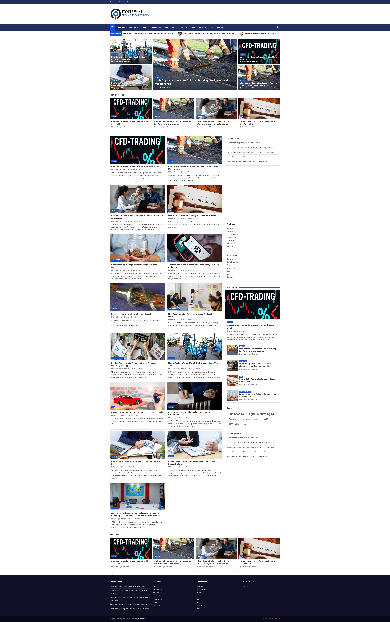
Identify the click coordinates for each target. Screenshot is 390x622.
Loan (174, 27)
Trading (242, 54)
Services (202, 27)
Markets (183, 27)
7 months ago (203, 127)
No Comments (137, 169)
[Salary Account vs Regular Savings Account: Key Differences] (194, 396)
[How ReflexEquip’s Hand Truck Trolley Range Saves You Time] (194, 346)
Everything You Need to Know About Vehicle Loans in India (137, 412)
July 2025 (230, 243)
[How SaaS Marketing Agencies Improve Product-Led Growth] (194, 297)
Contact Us (221, 27)
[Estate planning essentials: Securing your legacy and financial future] (194, 445)
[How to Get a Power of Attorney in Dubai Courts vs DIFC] (194, 199)
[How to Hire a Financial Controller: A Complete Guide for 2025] (137, 445)
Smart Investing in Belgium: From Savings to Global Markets (247, 162)
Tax (211, 27)
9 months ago (163, 87)
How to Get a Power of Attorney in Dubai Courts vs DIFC (193, 84)
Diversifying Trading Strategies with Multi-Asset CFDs (258, 58)
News (193, 27)
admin (128, 61)
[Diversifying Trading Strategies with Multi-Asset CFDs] (137, 150)
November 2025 (232, 234)
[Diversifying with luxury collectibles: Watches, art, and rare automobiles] (137, 199)
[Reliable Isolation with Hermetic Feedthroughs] (137, 297)
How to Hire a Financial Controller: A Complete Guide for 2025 (127, 84)
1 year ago (116, 88)
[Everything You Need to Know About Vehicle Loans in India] (137, 396)
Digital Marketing (117, 259)
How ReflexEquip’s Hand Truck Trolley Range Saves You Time (128, 58)
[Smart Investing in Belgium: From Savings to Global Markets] (137, 248)
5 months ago (246, 61)
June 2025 (230, 246)
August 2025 (231, 240)
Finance (145, 27)
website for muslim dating (127, 574)
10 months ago (118, 61)
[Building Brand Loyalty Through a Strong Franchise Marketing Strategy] (137, 346)
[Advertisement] (242, 195)
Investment (201, 116)
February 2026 (231, 231)
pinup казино (114, 574)
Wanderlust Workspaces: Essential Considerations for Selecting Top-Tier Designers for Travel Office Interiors (135, 514)
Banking (121, 27)
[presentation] (154, 65)
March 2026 (231, 228)
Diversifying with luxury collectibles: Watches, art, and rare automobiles (213, 122)
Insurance (156, 27)
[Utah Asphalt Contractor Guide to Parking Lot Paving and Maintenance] (194, 150)
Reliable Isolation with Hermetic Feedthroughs (131, 314)
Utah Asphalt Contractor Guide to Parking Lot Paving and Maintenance (258, 84)
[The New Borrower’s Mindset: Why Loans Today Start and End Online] (194, 248)
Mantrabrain (142, 619)
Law (166, 27)
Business (132, 27)
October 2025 (231, 237)
